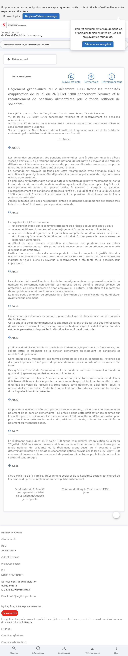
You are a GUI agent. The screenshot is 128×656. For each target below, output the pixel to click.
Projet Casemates (10, 563)
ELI (3, 570)
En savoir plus (11, 16)
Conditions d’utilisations (13, 642)
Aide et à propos (10, 557)
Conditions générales (12, 635)
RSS (3, 545)
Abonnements (8, 539)
